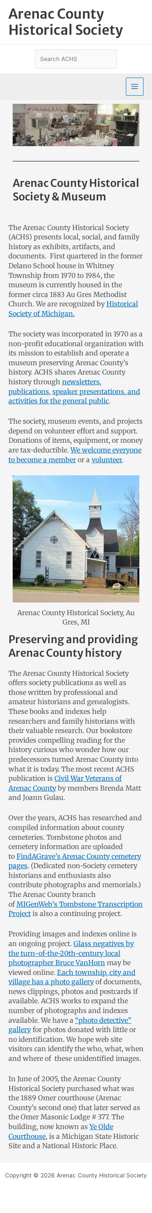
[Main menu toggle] (135, 87)
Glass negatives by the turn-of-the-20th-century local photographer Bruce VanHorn (71, 953)
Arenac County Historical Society (65, 22)
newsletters (81, 382)
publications (28, 391)
